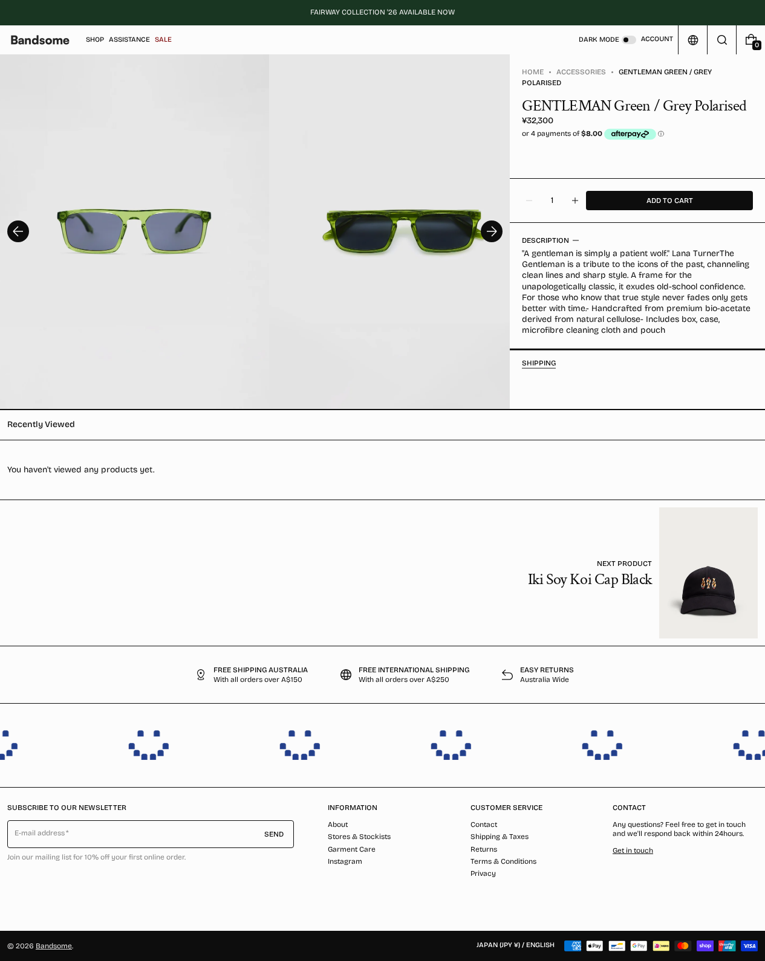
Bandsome (54, 946)
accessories (581, 72)
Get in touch (633, 850)
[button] (722, 39)
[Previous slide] (18, 231)
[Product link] (643, 572)
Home (533, 72)
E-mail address (40, 833)
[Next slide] (492, 231)
